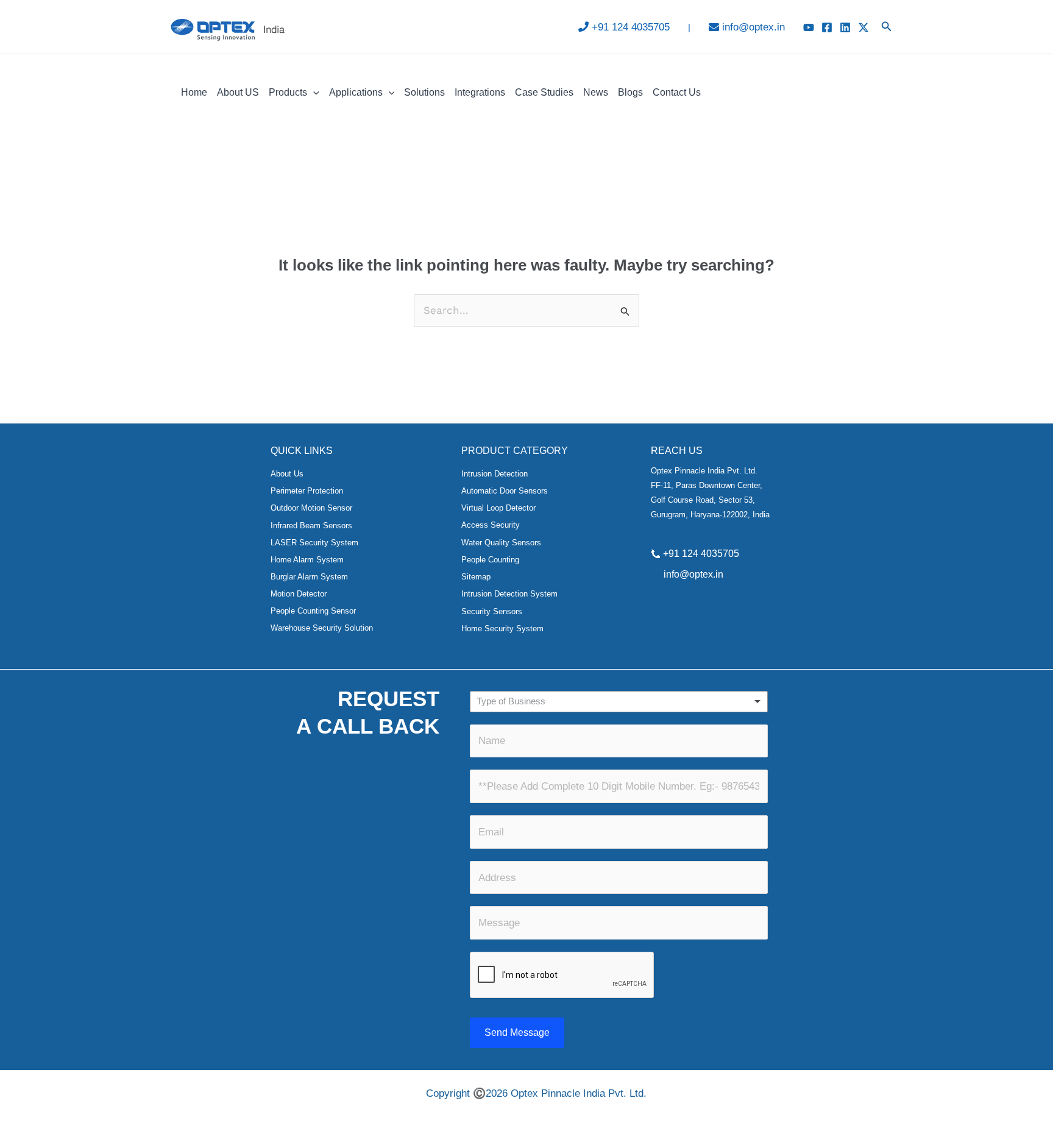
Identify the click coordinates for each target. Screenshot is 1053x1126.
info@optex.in (753, 27)
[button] (886, 27)
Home (194, 92)
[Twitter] (863, 27)
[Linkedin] (845, 27)
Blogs (630, 92)
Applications (356, 92)
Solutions (424, 92)
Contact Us (677, 92)
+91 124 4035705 (631, 27)
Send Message (517, 1032)
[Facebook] (826, 27)
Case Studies (544, 92)
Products (288, 92)
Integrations (480, 92)
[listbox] (619, 701)
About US (238, 92)
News (595, 92)
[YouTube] (808, 27)
